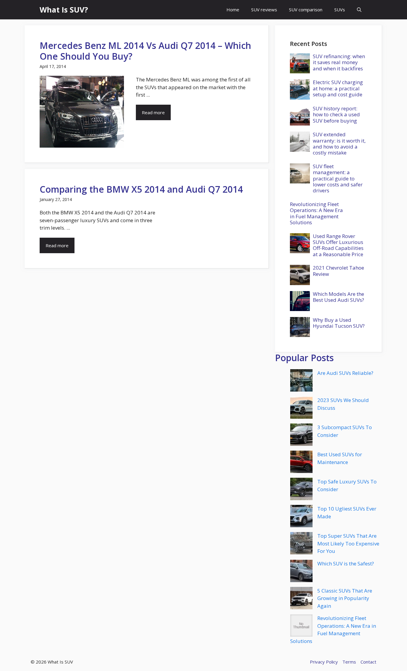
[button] (359, 9)
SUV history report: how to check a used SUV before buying (336, 114)
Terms (349, 662)
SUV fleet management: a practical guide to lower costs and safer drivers (338, 178)
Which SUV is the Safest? (345, 563)
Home (232, 10)
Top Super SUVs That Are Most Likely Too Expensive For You (348, 543)
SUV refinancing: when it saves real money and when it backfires (339, 62)
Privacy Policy (324, 662)
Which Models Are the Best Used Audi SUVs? (338, 296)
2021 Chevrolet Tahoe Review (338, 270)
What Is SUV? (64, 9)
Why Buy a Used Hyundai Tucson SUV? (339, 322)
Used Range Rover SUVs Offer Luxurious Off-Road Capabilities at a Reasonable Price (338, 245)
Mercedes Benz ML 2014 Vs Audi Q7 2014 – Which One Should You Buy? (145, 50)
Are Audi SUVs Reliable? (345, 372)
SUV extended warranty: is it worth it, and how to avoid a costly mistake (339, 143)
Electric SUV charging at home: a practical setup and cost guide (338, 88)
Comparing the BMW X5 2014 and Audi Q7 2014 (141, 189)
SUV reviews (264, 10)
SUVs (339, 10)
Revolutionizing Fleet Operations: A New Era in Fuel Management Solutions (316, 213)
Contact (368, 662)
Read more (153, 112)
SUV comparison (305, 10)
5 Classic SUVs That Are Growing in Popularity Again (344, 598)
